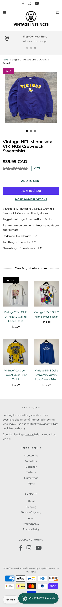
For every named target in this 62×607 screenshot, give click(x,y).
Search (31, 518)
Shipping (31, 507)
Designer (31, 466)
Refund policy (31, 523)
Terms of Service (31, 512)
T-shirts (31, 472)
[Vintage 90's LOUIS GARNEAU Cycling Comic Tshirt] (15, 294)
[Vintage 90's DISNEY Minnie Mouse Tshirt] (46, 294)
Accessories (31, 455)
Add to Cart (31, 181)
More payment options (31, 199)
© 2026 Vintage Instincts (14, 568)
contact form (35, 424)
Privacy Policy (31, 529)
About (31, 501)
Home (5, 59)
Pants (31, 483)
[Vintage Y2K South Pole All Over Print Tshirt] (15, 352)
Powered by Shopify (36, 568)
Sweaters (31, 461)
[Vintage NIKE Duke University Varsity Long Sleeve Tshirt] (46, 352)
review (29, 434)
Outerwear (31, 478)
